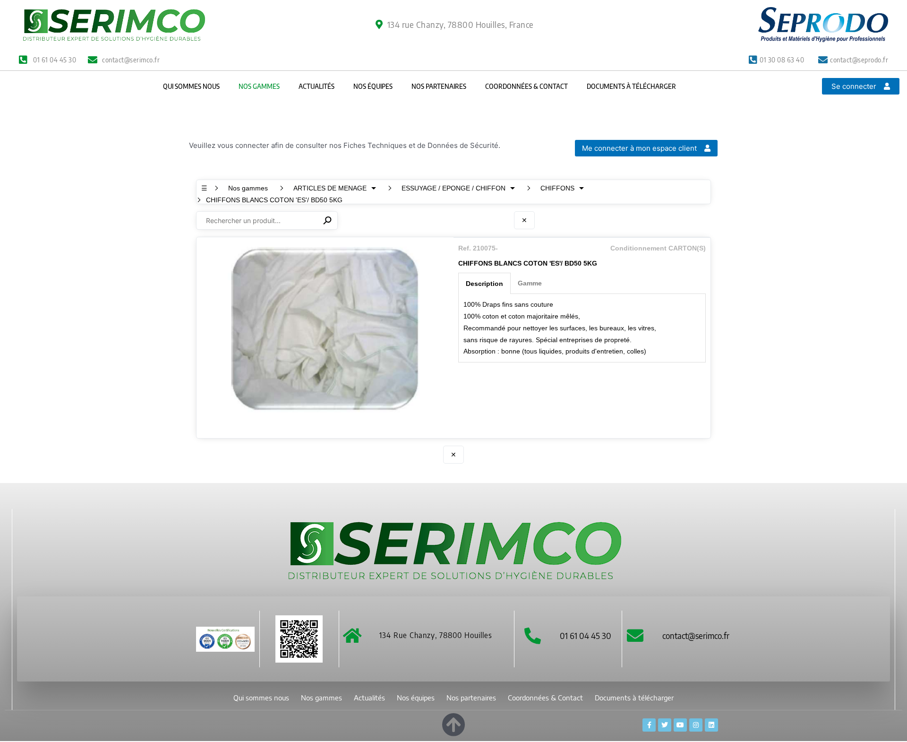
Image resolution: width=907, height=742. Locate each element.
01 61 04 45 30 (585, 635)
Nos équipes (373, 86)
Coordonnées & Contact (526, 86)
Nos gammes (259, 86)
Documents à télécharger (631, 86)
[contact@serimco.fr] (635, 635)
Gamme (530, 283)
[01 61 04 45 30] (532, 635)
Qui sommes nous (191, 86)
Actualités (316, 86)
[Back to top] (453, 723)
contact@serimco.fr (695, 635)
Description (484, 283)
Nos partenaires (438, 86)
